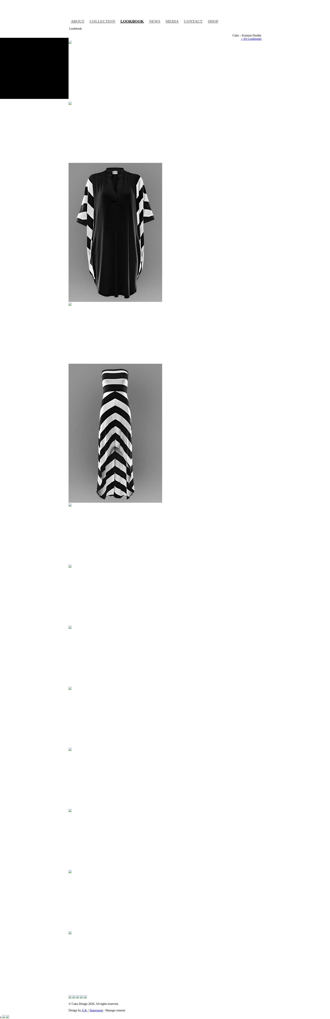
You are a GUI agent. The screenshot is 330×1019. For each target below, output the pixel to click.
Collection (102, 21)
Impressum (96, 1010)
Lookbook (132, 21)
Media (172, 21)
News (154, 21)
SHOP (213, 21)
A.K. (85, 1010)
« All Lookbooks (251, 38)
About (77, 21)
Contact (193, 21)
